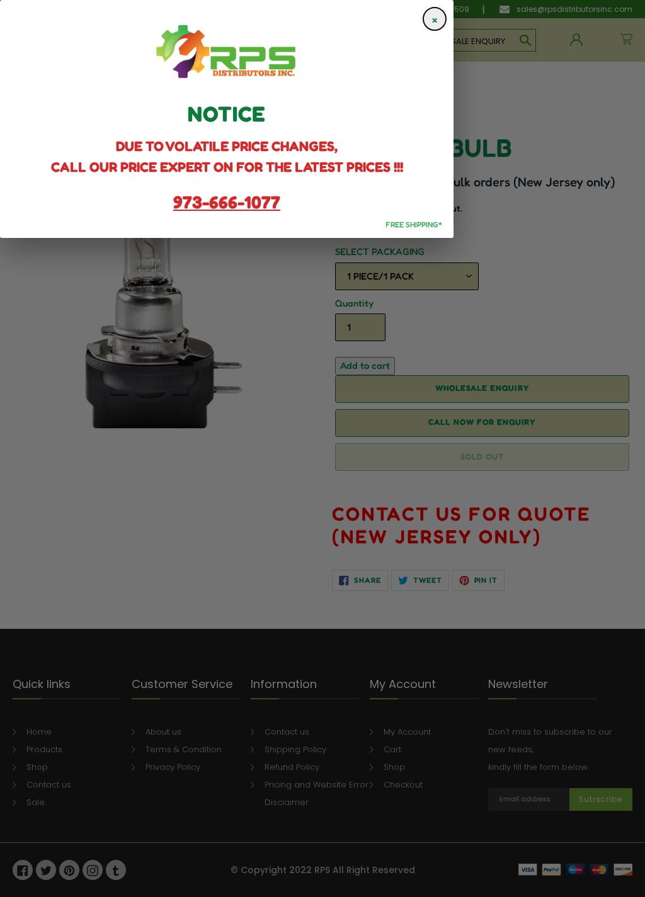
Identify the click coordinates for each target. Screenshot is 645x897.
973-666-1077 (226, 202)
